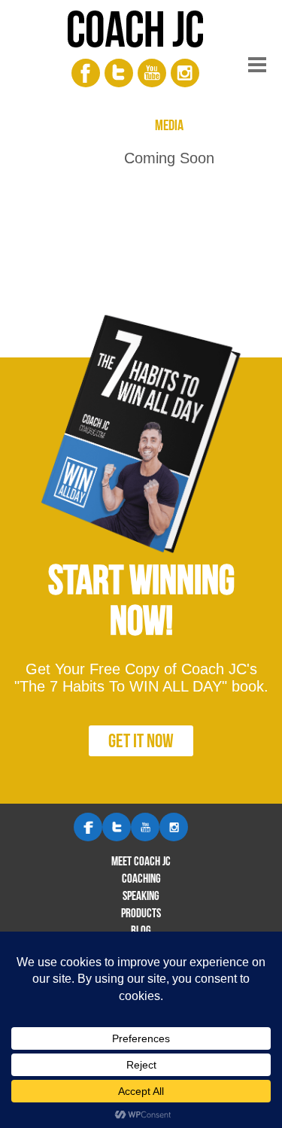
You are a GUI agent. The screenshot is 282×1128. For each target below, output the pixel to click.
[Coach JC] (141, 33)
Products (141, 913)
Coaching (141, 878)
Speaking (141, 895)
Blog (141, 930)
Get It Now (141, 740)
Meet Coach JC (141, 861)
